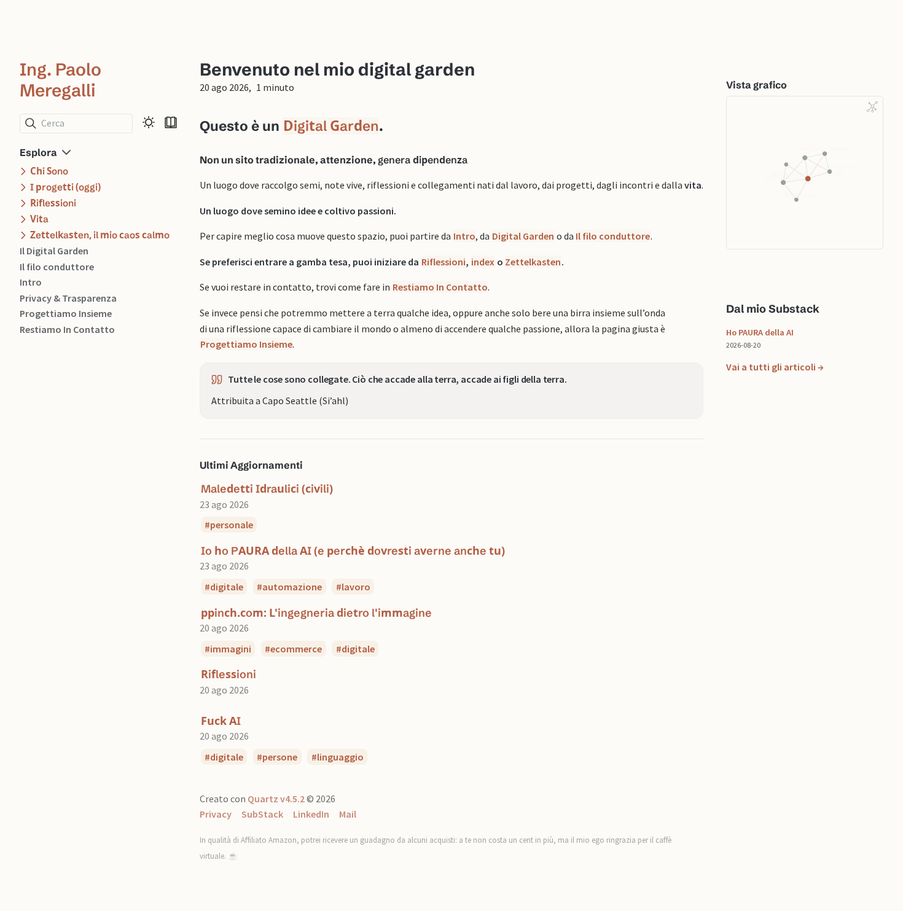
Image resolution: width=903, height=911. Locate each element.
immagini (230, 649)
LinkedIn (311, 814)
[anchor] (394, 125)
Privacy (216, 814)
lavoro (356, 587)
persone (279, 757)
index (483, 262)
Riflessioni (443, 262)
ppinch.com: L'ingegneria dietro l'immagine (316, 613)
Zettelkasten (533, 262)
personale (231, 524)
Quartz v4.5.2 (276, 798)
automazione (292, 587)
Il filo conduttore (57, 266)
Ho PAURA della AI (760, 332)
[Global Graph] (872, 107)
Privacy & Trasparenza (68, 298)
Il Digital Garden (54, 250)
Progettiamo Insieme (66, 314)
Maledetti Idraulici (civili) (267, 489)
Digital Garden (331, 126)
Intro (31, 282)
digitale (226, 587)
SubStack (262, 814)
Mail (347, 814)
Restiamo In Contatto (67, 329)
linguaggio (340, 757)
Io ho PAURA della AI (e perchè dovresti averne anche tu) (353, 551)
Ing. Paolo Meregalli (60, 80)
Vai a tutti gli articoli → (775, 367)
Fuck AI (221, 721)
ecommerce (296, 649)
